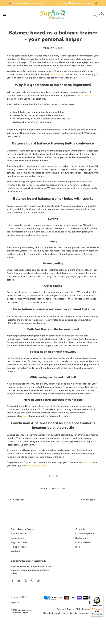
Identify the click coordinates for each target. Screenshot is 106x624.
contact (85, 462)
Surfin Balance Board (36, 465)
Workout (15, 551)
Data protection (88, 609)
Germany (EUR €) (18, 597)
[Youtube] (19, 580)
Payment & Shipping (65, 609)
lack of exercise (87, 95)
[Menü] (101, 597)
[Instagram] (25, 580)
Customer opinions (85, 533)
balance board (57, 74)
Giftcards (80, 529)
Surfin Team (81, 538)
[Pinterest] (32, 580)
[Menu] (5, 14)
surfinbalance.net (25, 610)
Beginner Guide (19, 542)
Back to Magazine (53, 488)
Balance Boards (19, 533)
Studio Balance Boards (22, 529)
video (25, 416)
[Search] (95, 15)
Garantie (73, 613)
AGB (78, 609)
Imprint (64, 613)
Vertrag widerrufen (87, 613)
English (14, 602)
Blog (77, 546)
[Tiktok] (38, 580)
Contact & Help (83, 542)
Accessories (17, 538)
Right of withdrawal (51, 613)
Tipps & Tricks (18, 546)
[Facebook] (12, 580)
